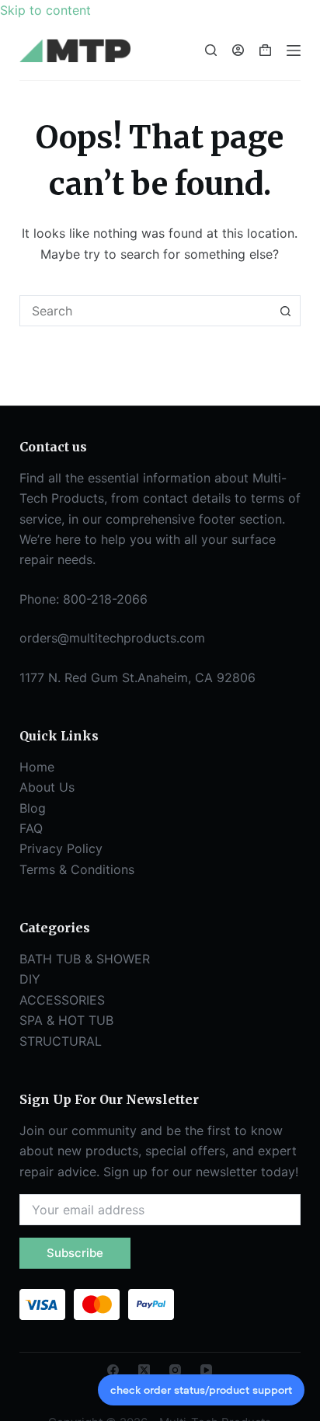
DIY (29, 979)
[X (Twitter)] (144, 1370)
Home (36, 767)
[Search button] (285, 311)
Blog (32, 808)
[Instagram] (175, 1370)
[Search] (211, 50)
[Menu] (294, 50)
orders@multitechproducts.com (112, 638)
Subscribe (75, 1252)
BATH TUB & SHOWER (84, 958)
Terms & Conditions (76, 869)
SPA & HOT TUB (66, 1020)
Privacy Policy (61, 848)
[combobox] (145, 310)
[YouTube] (206, 1370)
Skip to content (45, 10)
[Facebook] (113, 1370)
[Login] (238, 50)
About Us (47, 787)
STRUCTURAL (60, 1041)
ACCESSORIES (62, 1000)
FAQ (31, 828)
